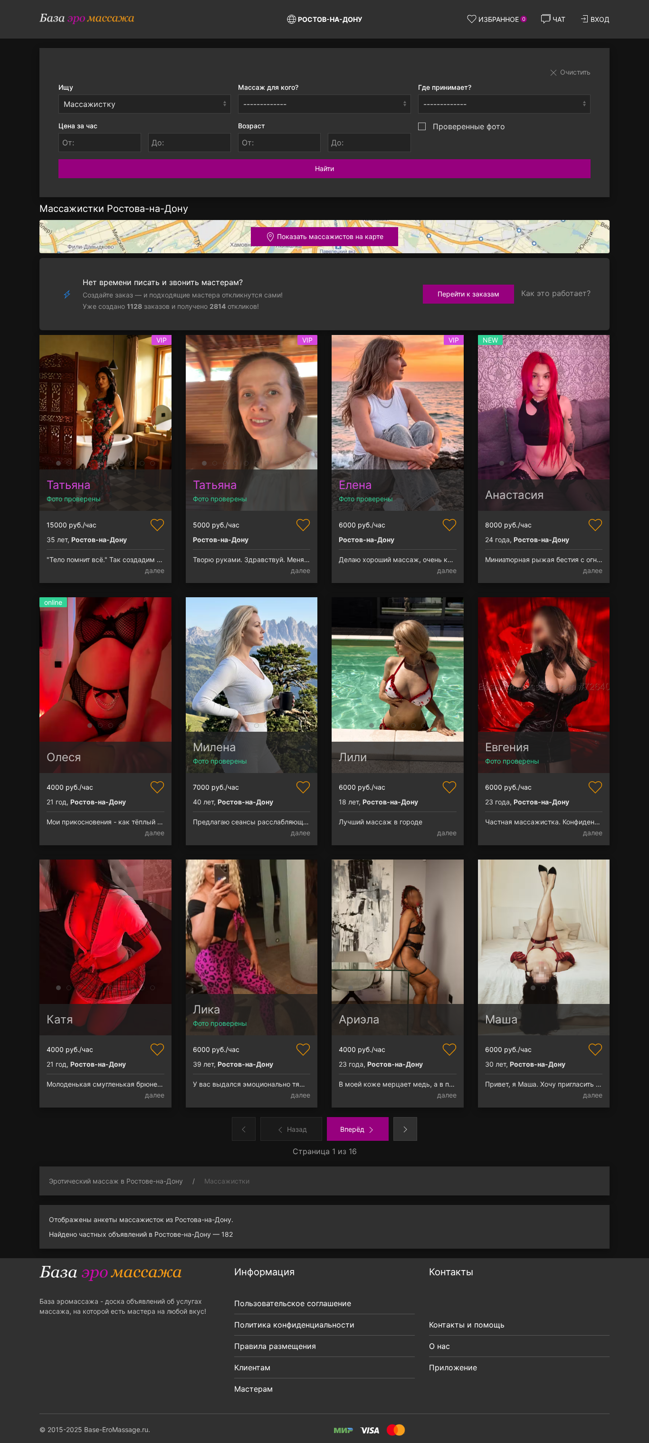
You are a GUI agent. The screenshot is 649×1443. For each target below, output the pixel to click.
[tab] (58, 463)
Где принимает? (444, 87)
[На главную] (86, 19)
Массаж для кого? (268, 87)
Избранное (501, 19)
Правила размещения (275, 1346)
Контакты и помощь (467, 1324)
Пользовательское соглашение (292, 1303)
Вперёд (353, 1129)
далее (154, 570)
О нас (439, 1346)
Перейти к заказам (468, 294)
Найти (324, 168)
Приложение (453, 1367)
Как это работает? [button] (556, 293)
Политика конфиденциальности (294, 1324)
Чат (559, 19)
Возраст (251, 126)
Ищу (65, 87)
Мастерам (253, 1389)
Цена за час (77, 126)
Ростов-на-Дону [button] (330, 19)
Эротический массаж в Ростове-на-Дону (116, 1181)
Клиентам (252, 1367)
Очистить (574, 72)
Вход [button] (600, 19)
